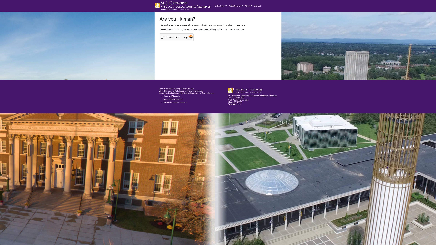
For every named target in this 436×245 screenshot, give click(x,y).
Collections (220, 6)
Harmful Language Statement (175, 102)
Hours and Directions (172, 96)
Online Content (235, 6)
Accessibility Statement (173, 99)
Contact (257, 6)
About (248, 6)
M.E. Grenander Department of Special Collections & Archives (183, 6)
